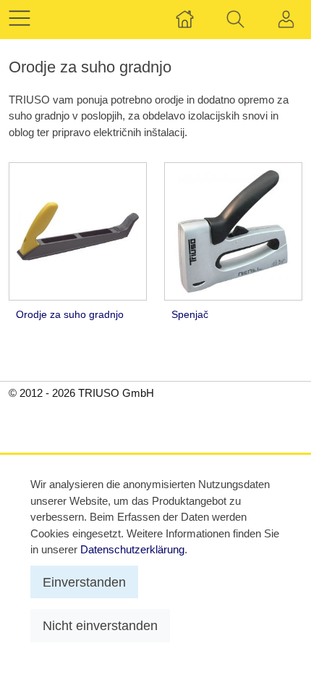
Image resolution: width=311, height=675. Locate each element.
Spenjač (189, 314)
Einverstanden (84, 582)
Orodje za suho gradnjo (70, 314)
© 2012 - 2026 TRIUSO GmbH (81, 393)
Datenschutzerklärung (132, 549)
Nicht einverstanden (100, 625)
